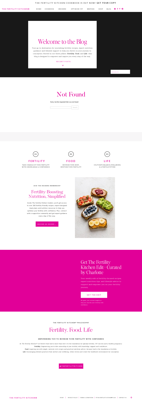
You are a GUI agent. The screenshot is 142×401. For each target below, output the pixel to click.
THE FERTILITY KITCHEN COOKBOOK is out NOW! (75, 3)
